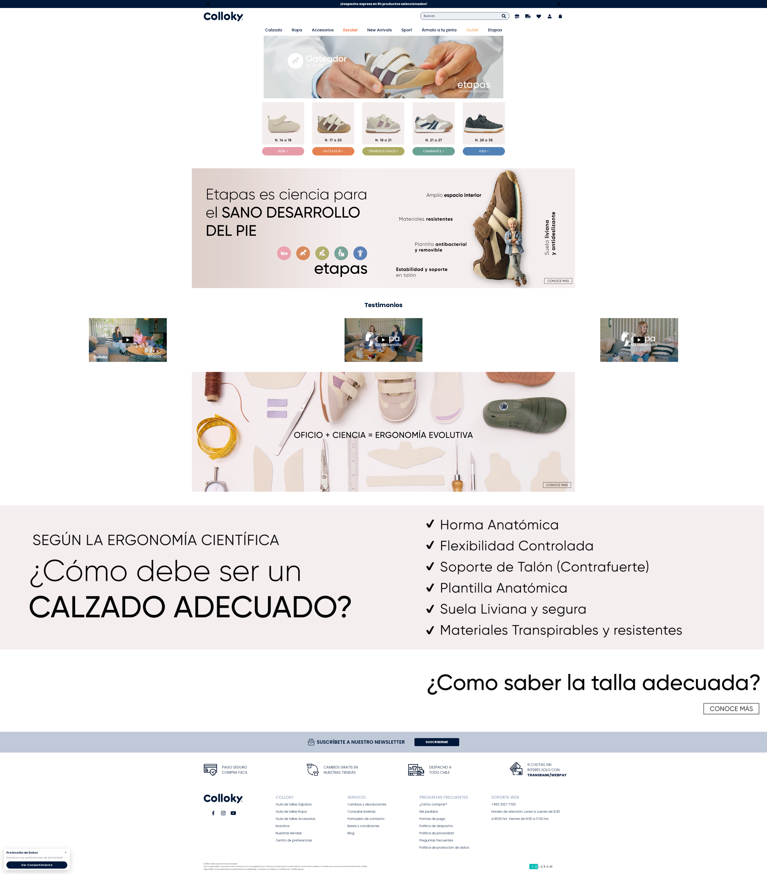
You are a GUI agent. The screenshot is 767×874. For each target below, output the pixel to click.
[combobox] (464, 16)
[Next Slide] (558, 4)
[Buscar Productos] (504, 16)
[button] (383, 228)
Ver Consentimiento (37, 865)
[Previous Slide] (208, 4)
